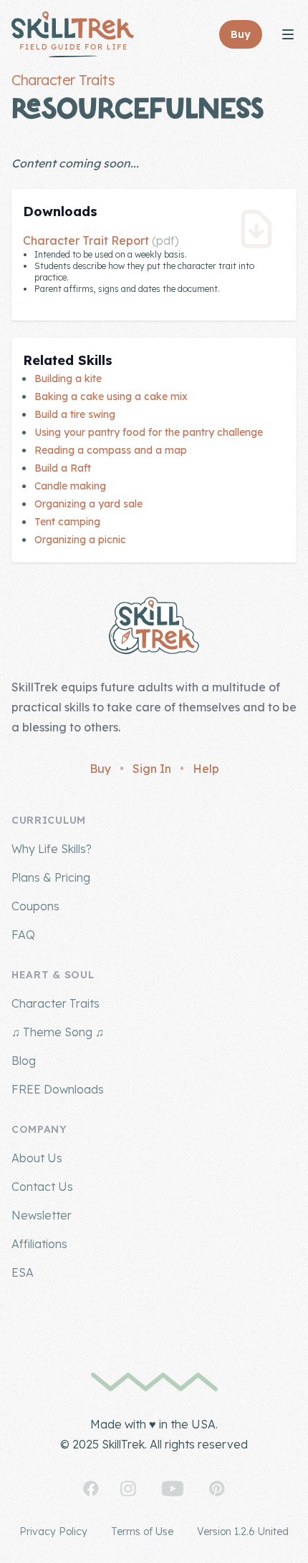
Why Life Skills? (51, 849)
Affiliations (39, 1244)
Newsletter (41, 1215)
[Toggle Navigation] (287, 34)
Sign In (152, 768)
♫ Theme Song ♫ (57, 1032)
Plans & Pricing (50, 877)
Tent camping (67, 521)
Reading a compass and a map (110, 450)
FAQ (23, 934)
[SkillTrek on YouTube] (172, 1488)
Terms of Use (142, 1531)
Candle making (70, 485)
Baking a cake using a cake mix (111, 396)
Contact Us (42, 1186)
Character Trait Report (86, 240)
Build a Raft (62, 468)
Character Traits (62, 80)
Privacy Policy (53, 1531)
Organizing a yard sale (88, 503)
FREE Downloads (57, 1089)
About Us (36, 1158)
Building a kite (68, 378)
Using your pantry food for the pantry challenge (148, 432)
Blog (23, 1060)
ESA (22, 1272)
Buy (100, 768)
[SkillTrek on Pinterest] (217, 1488)
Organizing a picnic (80, 539)
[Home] (72, 34)
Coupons (35, 906)
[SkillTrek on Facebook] (91, 1488)
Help (206, 768)
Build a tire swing (74, 414)
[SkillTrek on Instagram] (128, 1488)
